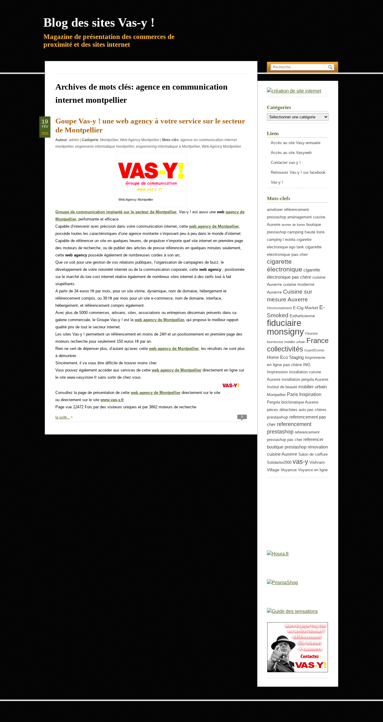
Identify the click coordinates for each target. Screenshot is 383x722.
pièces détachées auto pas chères (296, 410)
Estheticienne (302, 315)
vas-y (300, 461)
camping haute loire (306, 231)
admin (74, 140)
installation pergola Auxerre (305, 379)
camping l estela (281, 240)
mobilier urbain (312, 386)
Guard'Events (314, 350)
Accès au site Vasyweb (291, 152)
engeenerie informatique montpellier (104, 146)
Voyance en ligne (313, 470)
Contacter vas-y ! (286, 162)
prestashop (277, 417)
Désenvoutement (279, 308)
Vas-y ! (277, 182)
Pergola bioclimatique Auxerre (292, 402)
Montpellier (109, 140)
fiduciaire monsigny (285, 327)
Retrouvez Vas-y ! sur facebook (298, 172)
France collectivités (298, 344)
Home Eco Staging (285, 357)
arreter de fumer (293, 224)
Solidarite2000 (279, 462)
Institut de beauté (282, 387)
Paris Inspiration (304, 394)
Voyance (289, 469)
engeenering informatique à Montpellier (168, 146)
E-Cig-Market (305, 307)
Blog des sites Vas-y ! (99, 22)
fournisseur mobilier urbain (286, 342)
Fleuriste (311, 333)
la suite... (62, 417)
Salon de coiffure (313, 454)
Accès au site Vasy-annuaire (295, 143)
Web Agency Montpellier (139, 140)
